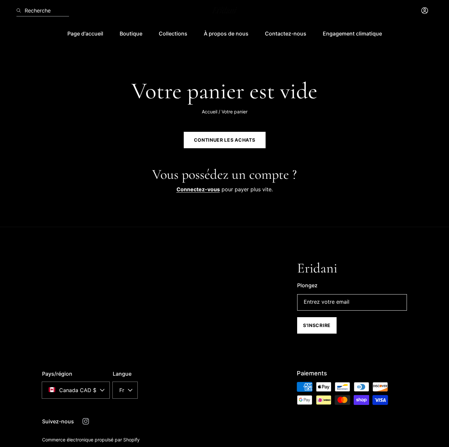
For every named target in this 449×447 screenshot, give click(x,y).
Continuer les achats (224, 140)
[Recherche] (20, 10)
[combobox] (42, 10)
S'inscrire (317, 325)
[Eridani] (224, 10)
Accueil (209, 111)
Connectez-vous (198, 189)
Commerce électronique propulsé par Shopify (91, 439)
